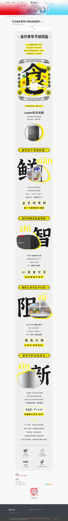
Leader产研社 (14, 16)
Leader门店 (40, 509)
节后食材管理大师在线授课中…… (21, 475)
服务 (22, 2)
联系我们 (35, 509)
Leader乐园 (31, 26)
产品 (19, 2)
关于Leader (14, 2)
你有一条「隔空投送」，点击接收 (20, 484)
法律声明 (30, 509)
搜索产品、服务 (51, 2)
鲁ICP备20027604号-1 (11, 513)
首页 (7, 16)
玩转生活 (8, 2)
